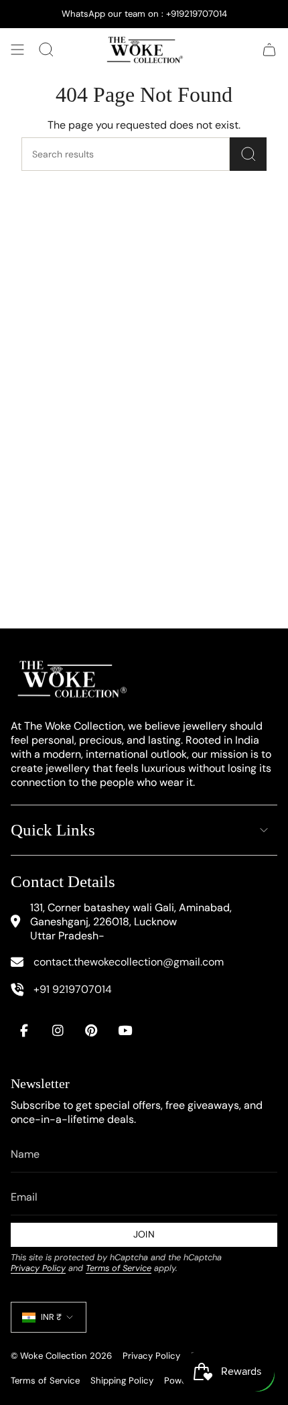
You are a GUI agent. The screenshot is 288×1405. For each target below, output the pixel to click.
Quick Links (53, 830)
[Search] (248, 154)
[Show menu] (17, 49)
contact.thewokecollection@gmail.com (128, 962)
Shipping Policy (121, 1380)
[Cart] (269, 49)
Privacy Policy (38, 1268)
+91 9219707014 (72, 989)
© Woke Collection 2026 (61, 1355)
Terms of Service (118, 1268)
